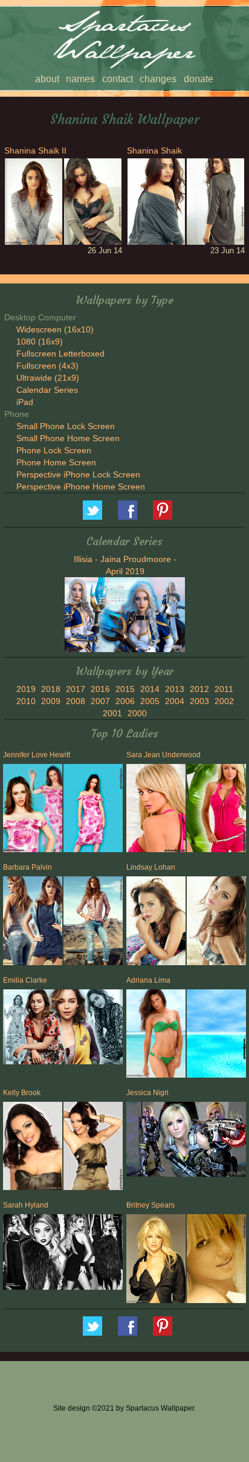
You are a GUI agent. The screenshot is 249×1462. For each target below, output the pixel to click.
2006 (125, 701)
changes (158, 79)
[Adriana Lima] (155, 1035)
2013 (174, 689)
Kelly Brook (21, 1092)
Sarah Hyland (25, 1205)
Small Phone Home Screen (68, 438)
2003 (199, 701)
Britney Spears (150, 1205)
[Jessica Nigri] (186, 1141)
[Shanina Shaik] (155, 201)
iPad (24, 402)
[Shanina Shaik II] (32, 201)
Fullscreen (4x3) (47, 365)
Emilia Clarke (25, 980)
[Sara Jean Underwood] (155, 810)
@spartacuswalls (92, 510)
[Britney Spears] (155, 1260)
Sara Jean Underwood (163, 755)
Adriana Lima (148, 980)
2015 (125, 689)
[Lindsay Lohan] (155, 922)
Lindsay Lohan (150, 867)
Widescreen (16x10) (55, 329)
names (80, 79)
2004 (174, 701)
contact (117, 79)
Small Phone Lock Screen (65, 426)
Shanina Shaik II (35, 150)
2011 (224, 689)
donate (198, 79)
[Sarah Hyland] (63, 1253)
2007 (100, 701)
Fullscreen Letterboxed (60, 353)
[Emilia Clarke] (63, 1028)
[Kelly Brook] (32, 1148)
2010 (26, 701)
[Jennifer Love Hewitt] (32, 810)
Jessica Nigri (147, 1092)
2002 (224, 701)
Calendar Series (47, 390)
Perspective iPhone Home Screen (80, 486)
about (47, 79)
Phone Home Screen (56, 462)
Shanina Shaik (154, 150)
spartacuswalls (162, 510)
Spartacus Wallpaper (127, 510)
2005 (150, 701)
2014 (150, 689)
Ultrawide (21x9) (47, 378)
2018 (50, 689)
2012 (199, 689)
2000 (137, 713)
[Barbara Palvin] (32, 922)
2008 (75, 701)
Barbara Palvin (27, 867)
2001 (112, 713)
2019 (26, 689)
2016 (100, 689)
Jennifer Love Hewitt (36, 755)
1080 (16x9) (39, 341)
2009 (50, 701)
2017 (75, 689)
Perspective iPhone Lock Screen (78, 474)
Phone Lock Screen (53, 450)
